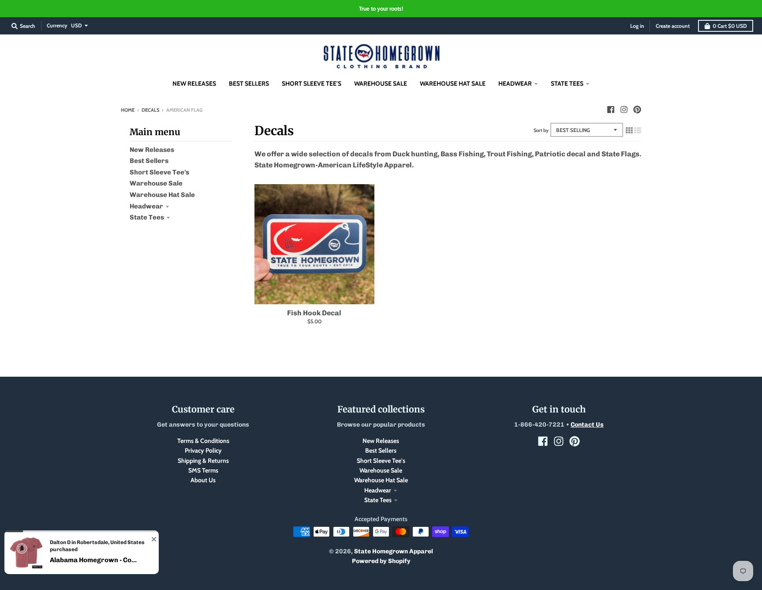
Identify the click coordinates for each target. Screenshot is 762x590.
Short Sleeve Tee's (159, 172)
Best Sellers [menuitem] (249, 83)
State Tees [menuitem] (567, 83)
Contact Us (587, 424)
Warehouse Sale (156, 183)
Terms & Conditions (203, 441)
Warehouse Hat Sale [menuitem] (453, 83)
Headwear (146, 206)
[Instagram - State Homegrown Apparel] (624, 109)
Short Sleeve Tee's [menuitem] (311, 83)
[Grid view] (629, 130)
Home (127, 110)
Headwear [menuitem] (515, 83)
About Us (203, 480)
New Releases (152, 150)
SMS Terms (203, 470)
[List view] (637, 130)
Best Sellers (149, 161)
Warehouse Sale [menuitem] (380, 83)
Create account (673, 26)
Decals (150, 110)
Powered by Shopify (381, 561)
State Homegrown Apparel (393, 551)
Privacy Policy (203, 450)
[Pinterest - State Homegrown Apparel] (637, 109)
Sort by (541, 130)
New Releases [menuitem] (194, 83)
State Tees (147, 217)
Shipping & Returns (203, 461)
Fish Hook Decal (314, 313)
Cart (730, 26)
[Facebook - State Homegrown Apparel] (611, 109)
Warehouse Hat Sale (162, 195)
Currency (57, 25)
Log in (637, 26)
